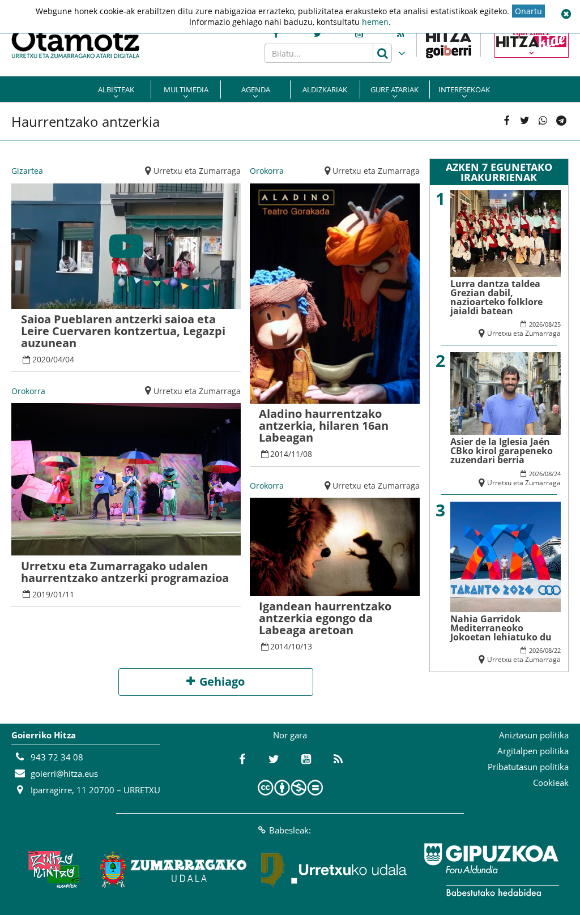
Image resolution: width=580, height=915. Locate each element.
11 (69, 594)
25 (557, 324)
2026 (536, 324)
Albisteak (116, 89)
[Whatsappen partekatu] (543, 121)
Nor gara (290, 735)
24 (557, 473)
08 (307, 453)
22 (557, 650)
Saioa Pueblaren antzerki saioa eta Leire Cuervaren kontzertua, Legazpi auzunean (123, 330)
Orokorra (28, 391)
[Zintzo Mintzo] (53, 870)
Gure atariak (394, 89)
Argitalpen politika (533, 750)
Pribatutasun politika (528, 766)
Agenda (255, 89)
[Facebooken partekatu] (506, 121)
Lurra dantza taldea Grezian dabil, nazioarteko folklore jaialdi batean (496, 297)
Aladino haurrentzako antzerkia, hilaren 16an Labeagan (324, 425)
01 (57, 594)
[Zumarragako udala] (174, 870)
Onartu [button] (528, 11)
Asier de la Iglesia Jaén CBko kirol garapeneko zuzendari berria (501, 450)
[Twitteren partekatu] (524, 121)
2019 (41, 594)
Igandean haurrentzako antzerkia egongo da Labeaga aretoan (325, 618)
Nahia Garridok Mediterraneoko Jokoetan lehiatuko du (501, 628)
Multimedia (186, 89)
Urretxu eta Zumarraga (197, 170)
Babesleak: (290, 830)
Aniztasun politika (534, 735)
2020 (41, 359)
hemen (375, 21)
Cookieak (551, 782)
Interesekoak (464, 89)
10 (295, 646)
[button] (565, 14)
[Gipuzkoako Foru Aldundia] (491, 870)
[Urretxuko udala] (334, 870)
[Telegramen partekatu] (561, 121)
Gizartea (27, 170)
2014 (279, 453)
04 (57, 359)
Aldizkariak (324, 89)
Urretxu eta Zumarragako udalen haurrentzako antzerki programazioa (125, 571)
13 (307, 646)
